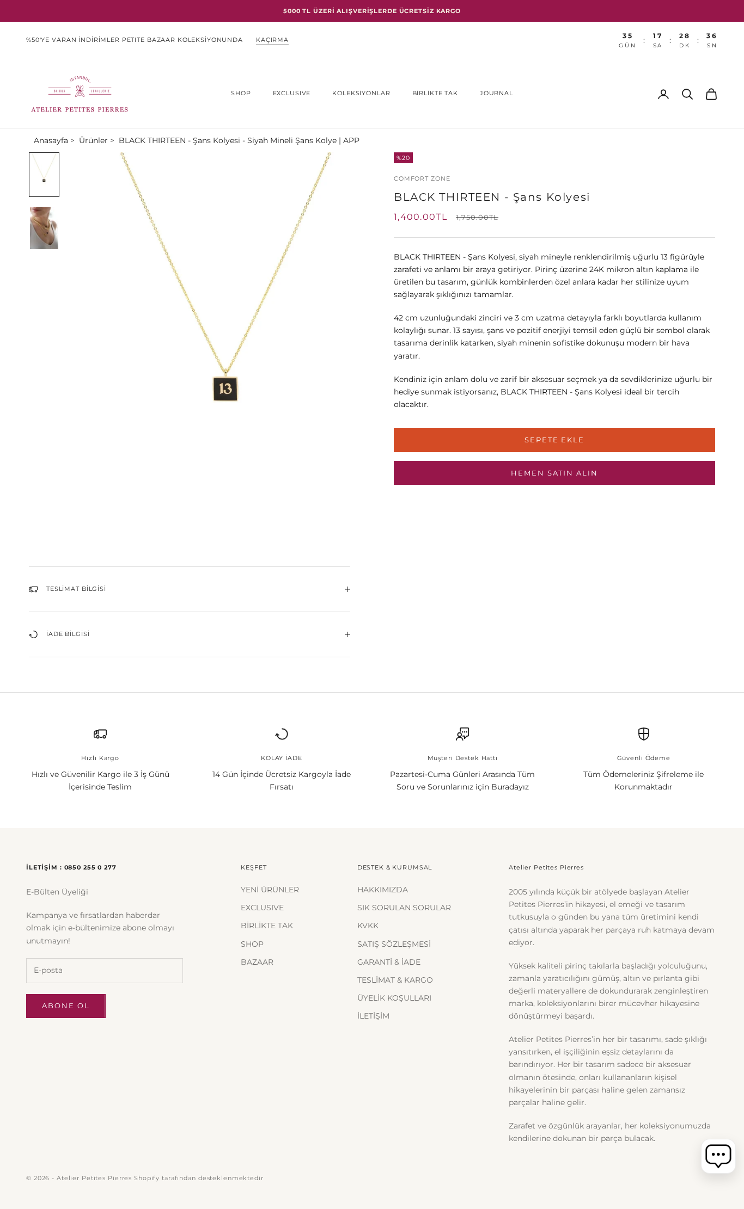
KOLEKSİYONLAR (361, 93)
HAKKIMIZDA (382, 890)
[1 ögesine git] (44, 174)
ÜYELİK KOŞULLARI (394, 998)
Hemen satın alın (554, 472)
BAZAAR (257, 962)
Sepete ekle (554, 439)
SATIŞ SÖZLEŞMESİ (394, 944)
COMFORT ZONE (422, 178)
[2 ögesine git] (44, 228)
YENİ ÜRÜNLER (270, 890)
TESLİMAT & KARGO (395, 980)
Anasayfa (51, 140)
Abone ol (66, 1005)
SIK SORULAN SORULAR (404, 907)
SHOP (241, 93)
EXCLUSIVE (292, 93)
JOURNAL (496, 93)
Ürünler (93, 140)
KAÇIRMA (272, 40)
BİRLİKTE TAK (435, 93)
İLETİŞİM (373, 1016)
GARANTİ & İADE (388, 962)
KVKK (368, 925)
